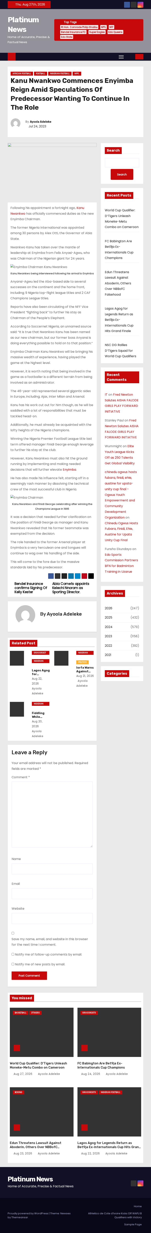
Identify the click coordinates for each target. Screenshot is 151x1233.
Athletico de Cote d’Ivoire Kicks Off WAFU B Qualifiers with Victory (115, 1215)
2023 (108, 636)
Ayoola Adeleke (40, 121)
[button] (130, 56)
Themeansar (19, 1217)
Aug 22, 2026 (91, 1153)
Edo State (66, 37)
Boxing (18, 1092)
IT (106, 394)
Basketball (20, 1012)
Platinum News (30, 1179)
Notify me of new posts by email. (40, 964)
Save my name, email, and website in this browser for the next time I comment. (50, 942)
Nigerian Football (60, 73)
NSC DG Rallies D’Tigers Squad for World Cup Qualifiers (120, 350)
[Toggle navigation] (121, 57)
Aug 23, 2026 (23, 1153)
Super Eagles (97, 32)
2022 (108, 645)
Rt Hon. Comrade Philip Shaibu (79, 27)
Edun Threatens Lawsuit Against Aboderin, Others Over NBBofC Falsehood (118, 283)
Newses (65, 1213)
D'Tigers (35, 1012)
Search (113, 150)
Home (138, 1206)
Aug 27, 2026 (23, 1074)
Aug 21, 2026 (85, 676)
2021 (108, 655)
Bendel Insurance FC (73, 32)
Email (16, 883)
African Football (22, 73)
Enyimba (69, 469)
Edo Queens (115, 32)
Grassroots (40, 653)
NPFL (103, 27)
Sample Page (133, 1224)
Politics (82, 662)
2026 (108, 608)
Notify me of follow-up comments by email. (48, 954)
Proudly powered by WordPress (28, 1213)
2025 (108, 617)
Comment (21, 777)
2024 (108, 627)
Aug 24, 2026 (91, 1074)
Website (18, 908)
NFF (111, 27)
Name (16, 859)
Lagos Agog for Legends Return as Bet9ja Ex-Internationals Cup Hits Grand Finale (119, 319)
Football (40, 73)
